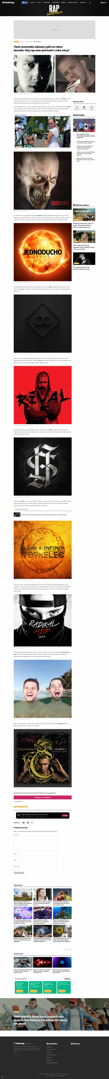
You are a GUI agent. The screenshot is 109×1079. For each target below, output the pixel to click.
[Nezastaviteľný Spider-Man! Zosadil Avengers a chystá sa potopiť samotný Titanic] (23, 962)
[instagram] (20, 1055)
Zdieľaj (25, 2)
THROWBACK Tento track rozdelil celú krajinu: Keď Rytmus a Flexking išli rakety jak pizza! (40, 1020)
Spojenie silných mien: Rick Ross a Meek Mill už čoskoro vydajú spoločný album (85, 160)
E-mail (15, 860)
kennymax (52, 1075)
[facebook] (14, 1055)
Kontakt (49, 1046)
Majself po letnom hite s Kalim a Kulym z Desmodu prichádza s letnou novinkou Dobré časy (83, 225)
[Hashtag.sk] (8, 2)
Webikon (62, 1075)
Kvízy (39, 2)
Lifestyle (32, 2)
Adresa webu (17, 866)
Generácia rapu (73, 2)
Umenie (63, 2)
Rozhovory (46, 2)
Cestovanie (55, 2)
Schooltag (83, 2)
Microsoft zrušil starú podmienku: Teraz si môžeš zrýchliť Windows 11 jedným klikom (61, 971)
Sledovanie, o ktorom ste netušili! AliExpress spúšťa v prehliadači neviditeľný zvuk (41, 971)
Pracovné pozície (21, 979)
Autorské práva (51, 1049)
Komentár (16, 834)
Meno (15, 853)
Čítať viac (88, 1023)
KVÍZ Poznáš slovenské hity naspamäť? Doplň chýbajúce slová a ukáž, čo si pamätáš (84, 247)
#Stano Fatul (37, 41)
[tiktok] (23, 1055)
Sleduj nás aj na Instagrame (43, 797)
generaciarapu (24, 806)
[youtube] (17, 1055)
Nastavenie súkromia (52, 1062)
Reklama (49, 1057)
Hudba (16, 41)
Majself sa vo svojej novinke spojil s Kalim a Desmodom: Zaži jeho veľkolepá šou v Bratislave (85, 148)
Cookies (49, 1052)
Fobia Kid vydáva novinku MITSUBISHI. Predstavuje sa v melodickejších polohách (86, 154)
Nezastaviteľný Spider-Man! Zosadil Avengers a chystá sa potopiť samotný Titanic (23, 971)
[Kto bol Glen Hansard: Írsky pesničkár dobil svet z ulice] (84, 258)
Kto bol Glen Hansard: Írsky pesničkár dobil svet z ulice (81, 268)
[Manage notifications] (2, 1077)
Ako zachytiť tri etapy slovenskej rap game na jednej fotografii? (86, 135)
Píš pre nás (50, 1060)
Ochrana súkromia (52, 1054)
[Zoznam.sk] (103, 3)
